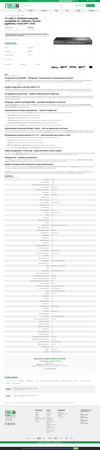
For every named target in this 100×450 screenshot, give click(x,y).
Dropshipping (50, 418)
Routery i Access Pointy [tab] (85, 381)
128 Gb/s (53, 344)
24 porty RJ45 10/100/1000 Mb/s (58, 291)
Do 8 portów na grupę (55, 202)
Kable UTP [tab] (75, 381)
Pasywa (52, 210)
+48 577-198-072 (84, 417)
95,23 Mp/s (53, 318)
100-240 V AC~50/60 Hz (56, 351)
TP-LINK (22, 15)
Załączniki (37, 64)
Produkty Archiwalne (51, 424)
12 (51, 217)
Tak (52, 179)
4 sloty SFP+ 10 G (55, 311)
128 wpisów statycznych (56, 341)
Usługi (48, 417)
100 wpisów (53, 275)
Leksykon (37, 421)
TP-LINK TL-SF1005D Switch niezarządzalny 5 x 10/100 (24, 388)
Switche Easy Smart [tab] (16, 383)
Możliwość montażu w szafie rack (58, 265)
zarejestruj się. (21, 35)
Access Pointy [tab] (43, 381)
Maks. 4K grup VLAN (55, 212)
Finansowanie (50, 420)
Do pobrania (91, 10)
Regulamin (60, 412)
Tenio (48, 429)
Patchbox (49, 426)
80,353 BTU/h (54, 230)
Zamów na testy (50, 421)
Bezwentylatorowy (55, 232)
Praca (36, 415)
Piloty (48, 432)
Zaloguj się (91, 5)
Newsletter (49, 414)
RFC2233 (53, 293)
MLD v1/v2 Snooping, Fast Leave (58, 260)
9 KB (52, 303)
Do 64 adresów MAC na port (57, 270)
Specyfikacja (23, 64)
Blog (56, 10)
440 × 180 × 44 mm (55, 349)
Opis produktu (8, 64)
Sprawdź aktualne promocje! (65, 1)
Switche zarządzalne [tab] (53, 381)
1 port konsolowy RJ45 (56, 288)
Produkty (31, 10)
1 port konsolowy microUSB (57, 286)
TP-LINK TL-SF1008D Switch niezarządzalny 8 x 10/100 (24, 395)
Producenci (44, 10)
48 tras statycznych (55, 306)
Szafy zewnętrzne (51, 427)
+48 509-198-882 (84, 414)
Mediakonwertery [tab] (29, 381)
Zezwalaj (76, 448)
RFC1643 (53, 283)
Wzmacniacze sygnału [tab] (65, 381)
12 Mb (52, 192)
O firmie (37, 412)
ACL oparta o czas (55, 253)
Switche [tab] (7, 383)
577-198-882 (85, 423)
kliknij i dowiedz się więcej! (50, 368)
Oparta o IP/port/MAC (55, 250)
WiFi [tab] (37, 381)
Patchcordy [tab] (21, 381)
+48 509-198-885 (84, 420)
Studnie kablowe (50, 431)
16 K (52, 324)
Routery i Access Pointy (14, 15)
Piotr (81, 413)
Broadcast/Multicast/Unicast (57, 316)
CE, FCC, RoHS (54, 194)
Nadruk (48, 423)
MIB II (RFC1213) (54, 187)
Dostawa (37, 417)
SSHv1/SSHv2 (54, 189)
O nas (67, 10)
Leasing (48, 415)
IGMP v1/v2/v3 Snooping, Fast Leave (59, 225)
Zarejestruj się (81, 5)
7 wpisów (53, 182)
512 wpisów (53, 336)
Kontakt (78, 10)
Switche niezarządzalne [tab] (11, 381)
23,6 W (52, 258)
